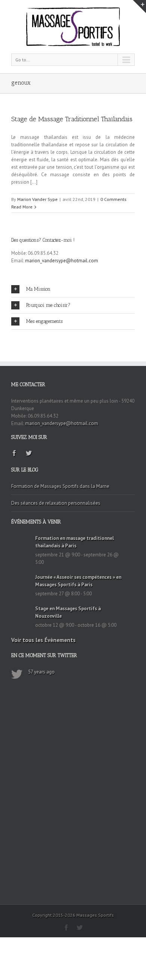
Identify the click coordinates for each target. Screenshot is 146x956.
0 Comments (113, 199)
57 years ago (41, 672)
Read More (22, 207)
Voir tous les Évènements (43, 640)
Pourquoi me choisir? (48, 305)
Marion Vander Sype (37, 199)
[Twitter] (29, 453)
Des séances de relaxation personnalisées (55, 503)
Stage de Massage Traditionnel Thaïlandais (72, 119)
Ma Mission (38, 289)
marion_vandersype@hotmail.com (61, 260)
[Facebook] (14, 453)
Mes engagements (44, 321)
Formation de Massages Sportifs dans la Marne (60, 486)
